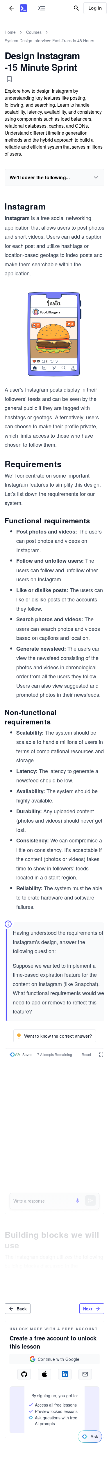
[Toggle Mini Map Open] (42, 8)
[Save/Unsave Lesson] (9, 79)
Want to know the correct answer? (58, 1036)
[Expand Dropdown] (96, 177)
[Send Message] (90, 1200)
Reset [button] (86, 1054)
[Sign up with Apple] (44, 1374)
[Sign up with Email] (85, 1374)
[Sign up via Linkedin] (65, 1374)
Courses (34, 32)
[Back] (12, 8)
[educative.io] (23, 8)
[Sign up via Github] (24, 1374)
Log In (95, 8)
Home (10, 32)
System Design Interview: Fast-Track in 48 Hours (49, 40)
